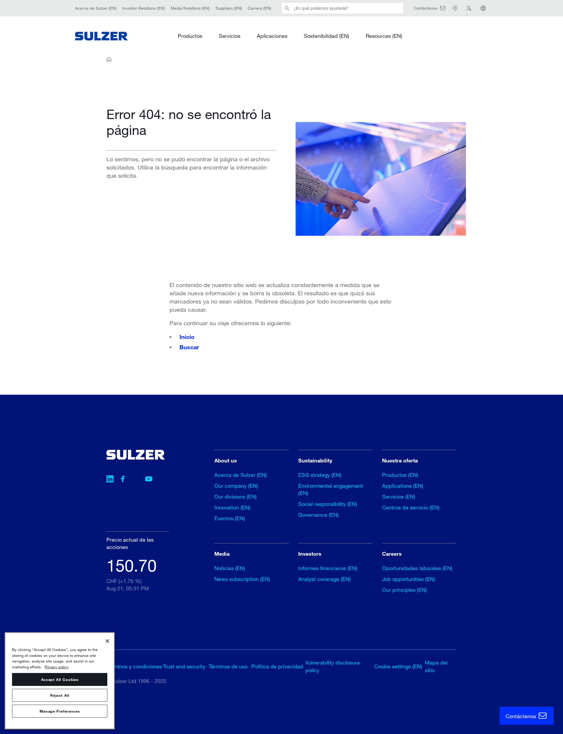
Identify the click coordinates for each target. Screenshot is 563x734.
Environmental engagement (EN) (330, 489)
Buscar (189, 346)
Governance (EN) (318, 514)
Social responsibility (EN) (327, 504)
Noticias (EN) (229, 568)
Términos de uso (228, 666)
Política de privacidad (277, 666)
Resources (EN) (384, 36)
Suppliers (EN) (229, 8)
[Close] (107, 641)
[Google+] (135, 479)
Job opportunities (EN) (408, 579)
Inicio (186, 336)
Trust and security (184, 666)
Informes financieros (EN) (327, 568)
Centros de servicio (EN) (411, 507)
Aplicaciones (272, 36)
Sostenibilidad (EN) (326, 36)
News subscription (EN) (242, 579)
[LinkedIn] (109, 479)
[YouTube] (148, 479)
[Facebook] (122, 479)
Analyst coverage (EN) (324, 579)
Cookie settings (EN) (398, 666)
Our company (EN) (236, 485)
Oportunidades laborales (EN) (417, 568)
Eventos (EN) (229, 518)
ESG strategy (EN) (319, 475)
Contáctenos (521, 716)
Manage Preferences (60, 711)
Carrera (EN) (259, 8)
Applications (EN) (402, 485)
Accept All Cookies (60, 679)
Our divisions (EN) (235, 496)
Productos (190, 36)
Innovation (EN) (232, 507)
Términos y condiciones (134, 666)
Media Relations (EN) (190, 8)
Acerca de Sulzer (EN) (95, 8)
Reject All (59, 695)
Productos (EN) (400, 475)
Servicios (229, 36)
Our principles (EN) (404, 589)
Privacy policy (57, 667)
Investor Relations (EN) (143, 8)
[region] (60, 680)
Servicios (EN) (398, 496)
